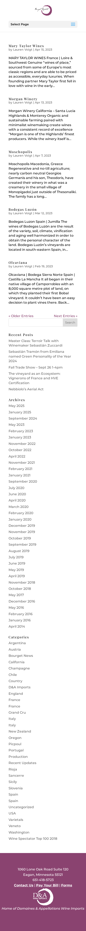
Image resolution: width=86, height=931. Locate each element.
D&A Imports (19, 687)
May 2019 (16, 570)
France (14, 700)
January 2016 (20, 620)
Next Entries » (65, 316)
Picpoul (15, 744)
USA (12, 813)
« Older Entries (21, 316)
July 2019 (16, 557)
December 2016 (22, 601)
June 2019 (17, 563)
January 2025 (20, 412)
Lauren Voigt (22, 49)
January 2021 (19, 475)
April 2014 (17, 626)
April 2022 (17, 456)
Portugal (16, 750)
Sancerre (16, 776)
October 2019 (20, 538)
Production (18, 757)
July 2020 (16, 488)
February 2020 (21, 513)
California (17, 662)
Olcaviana (18, 262)
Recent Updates (22, 763)
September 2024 (23, 418)
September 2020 (23, 481)
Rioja (13, 769)
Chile (13, 675)
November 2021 (22, 463)
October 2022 (20, 450)
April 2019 (17, 576)
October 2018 (20, 589)
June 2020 (17, 494)
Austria (15, 649)
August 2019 (19, 551)
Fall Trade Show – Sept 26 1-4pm (36, 367)
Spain (13, 794)
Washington (19, 832)
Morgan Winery (23, 99)
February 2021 (20, 469)
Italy (12, 719)
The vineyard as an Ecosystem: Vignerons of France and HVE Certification (35, 378)
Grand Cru (17, 712)
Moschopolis (20, 152)
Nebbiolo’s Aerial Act (26, 389)
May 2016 (16, 608)
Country (15, 681)
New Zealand (20, 731)
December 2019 (22, 526)
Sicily (13, 782)
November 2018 (22, 582)
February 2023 (21, 431)
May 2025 (16, 406)
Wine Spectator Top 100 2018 (33, 839)
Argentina (17, 643)
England (16, 694)
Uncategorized (21, 807)
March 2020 (19, 507)
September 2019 (22, 544)
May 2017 (16, 595)
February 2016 (21, 614)
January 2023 (20, 437)
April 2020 (17, 500)
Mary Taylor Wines (26, 46)
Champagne (19, 668)
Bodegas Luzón (23, 209)
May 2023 (16, 425)
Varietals (16, 820)
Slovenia (16, 788)
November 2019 (22, 532)
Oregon (15, 738)
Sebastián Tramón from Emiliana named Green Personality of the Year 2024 (40, 356)
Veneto (15, 826)
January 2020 (20, 519)
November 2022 (22, 444)
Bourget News (21, 656)
